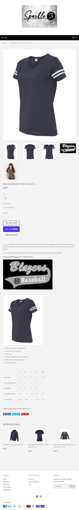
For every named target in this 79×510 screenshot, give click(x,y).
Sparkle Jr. (9, 502)
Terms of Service (7, 487)
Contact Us (31, 479)
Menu (5, 38)
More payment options (11, 235)
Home (4, 43)
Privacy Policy (6, 484)
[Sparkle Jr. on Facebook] (37, 497)
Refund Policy (6, 482)
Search (4, 479)
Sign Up (72, 486)
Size (4, 194)
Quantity (5, 213)
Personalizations (7, 203)
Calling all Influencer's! (34, 482)
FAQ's (29, 484)
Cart (76, 38)
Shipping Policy (6, 490)
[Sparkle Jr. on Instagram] (41, 497)
